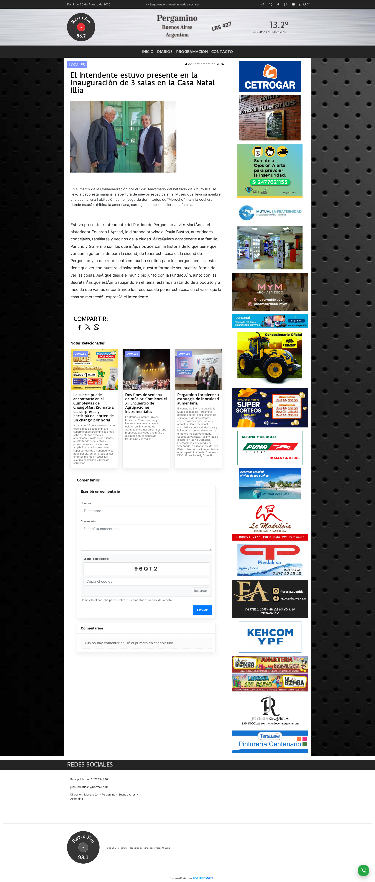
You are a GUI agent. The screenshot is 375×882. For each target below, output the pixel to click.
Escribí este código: (96, 558)
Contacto (222, 51)
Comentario (88, 521)
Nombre (86, 503)
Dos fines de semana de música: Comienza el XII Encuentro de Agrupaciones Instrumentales (146, 403)
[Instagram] (285, 4)
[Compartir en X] (88, 327)
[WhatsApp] (270, 4)
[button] (262, 4)
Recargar (200, 590)
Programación (192, 51)
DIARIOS (165, 51)
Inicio (148, 51)
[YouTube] (293, 4)
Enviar (202, 610)
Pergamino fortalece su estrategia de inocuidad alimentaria (198, 399)
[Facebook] (278, 4)
